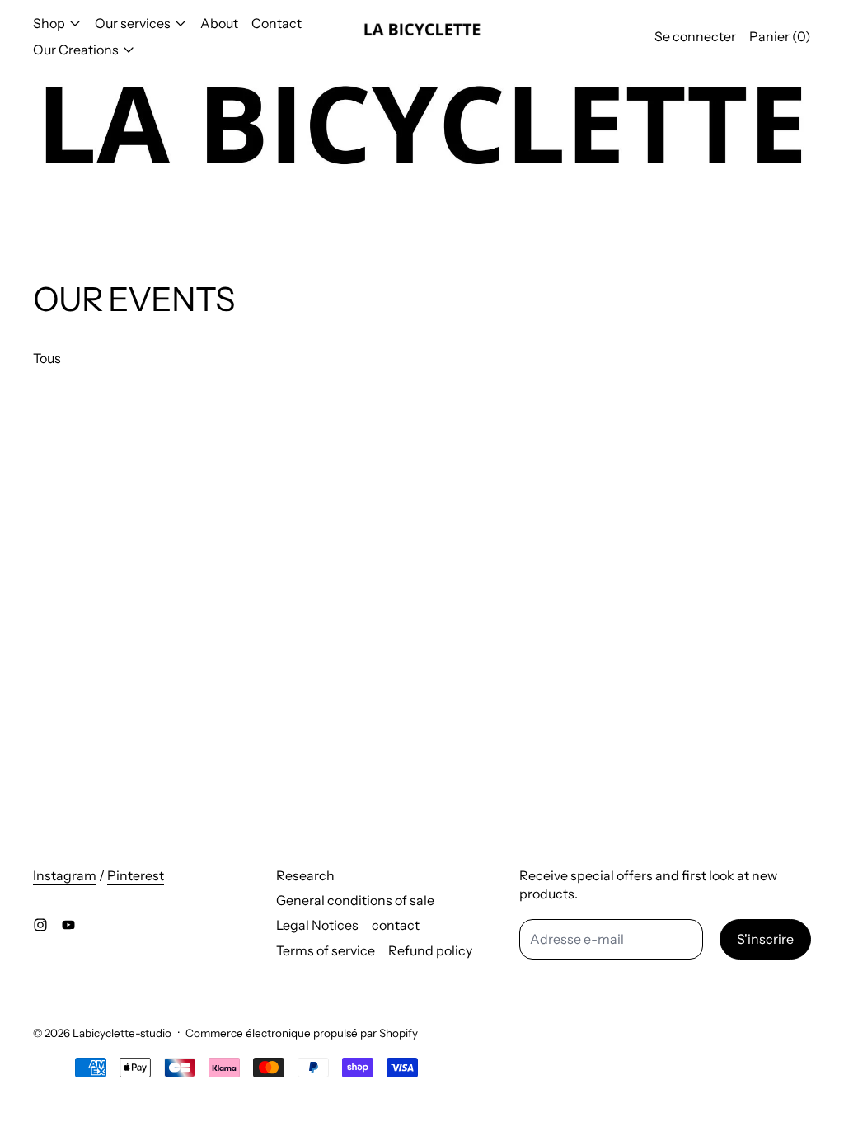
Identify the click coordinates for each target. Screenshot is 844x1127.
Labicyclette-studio (122, 1033)
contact (396, 925)
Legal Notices (317, 925)
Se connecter (695, 36)
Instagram (64, 875)
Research (305, 875)
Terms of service (325, 950)
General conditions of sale (355, 900)
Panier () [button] (780, 36)
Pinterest (135, 875)
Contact (276, 23)
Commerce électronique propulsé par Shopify (301, 1033)
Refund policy (430, 950)
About (219, 23)
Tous (47, 358)
